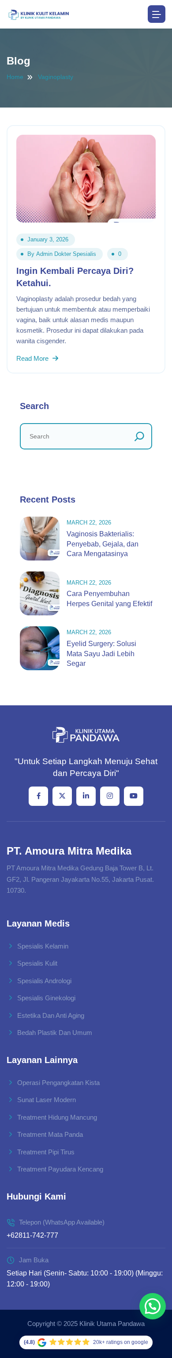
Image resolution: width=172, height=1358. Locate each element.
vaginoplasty (55, 76)
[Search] (139, 436)
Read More (33, 358)
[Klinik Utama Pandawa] (39, 14)
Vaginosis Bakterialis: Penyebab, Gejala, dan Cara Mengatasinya (102, 543)
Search (34, 406)
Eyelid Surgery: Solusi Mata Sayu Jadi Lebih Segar (101, 653)
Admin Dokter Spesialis (66, 254)
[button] (152, 1306)
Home (15, 76)
